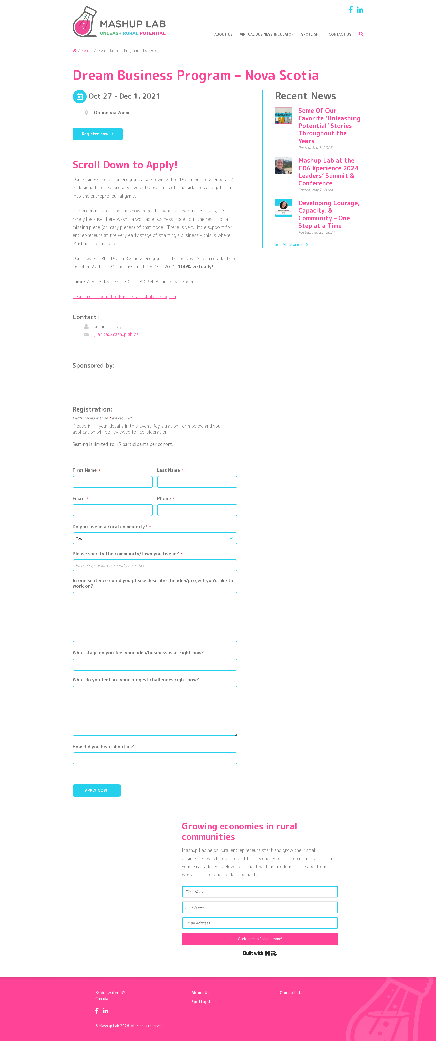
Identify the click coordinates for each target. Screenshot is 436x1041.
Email (80, 498)
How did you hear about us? (103, 747)
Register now (95, 134)
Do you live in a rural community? (111, 527)
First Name (86, 470)
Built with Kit (260, 953)
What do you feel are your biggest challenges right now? (136, 680)
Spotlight (311, 34)
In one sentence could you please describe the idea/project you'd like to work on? (153, 583)
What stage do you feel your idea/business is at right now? (138, 653)
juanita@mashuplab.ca (116, 334)
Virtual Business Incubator (267, 34)
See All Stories (289, 244)
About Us (223, 34)
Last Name (170, 470)
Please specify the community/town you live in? (127, 554)
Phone (165, 498)
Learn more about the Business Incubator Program (124, 296)
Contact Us (340, 34)
